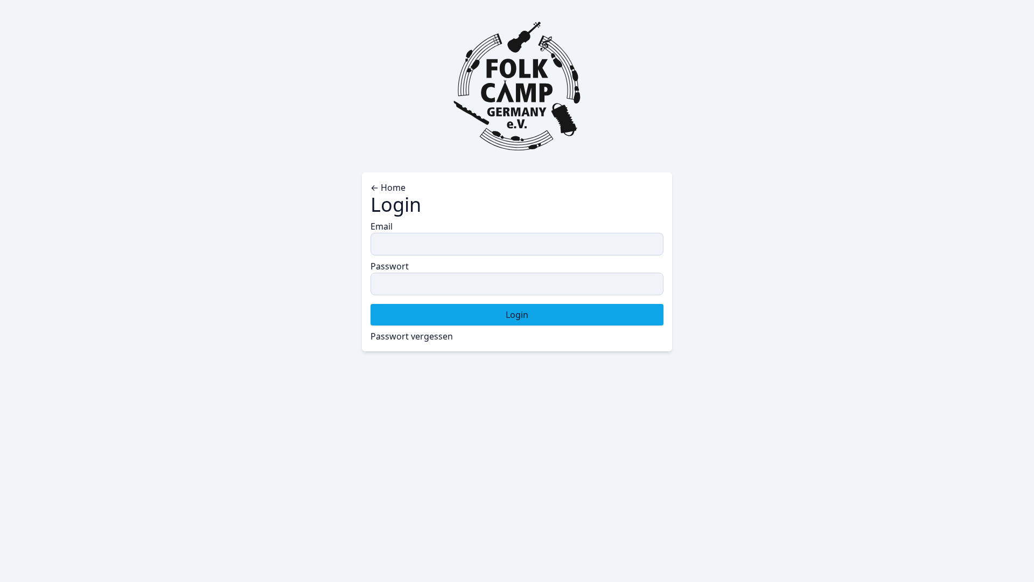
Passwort (390, 266)
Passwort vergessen (412, 336)
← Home (388, 187)
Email (382, 226)
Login (517, 315)
